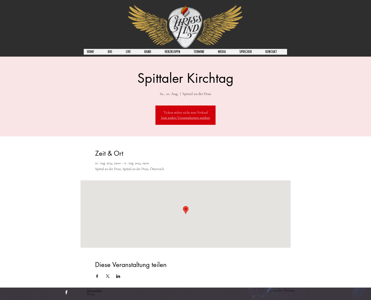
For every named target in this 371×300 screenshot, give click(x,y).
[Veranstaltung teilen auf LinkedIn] (118, 276)
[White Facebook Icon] (66, 292)
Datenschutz (94, 290)
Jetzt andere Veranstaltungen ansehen (185, 118)
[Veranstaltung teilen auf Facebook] (97, 276)
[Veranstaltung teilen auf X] (108, 276)
